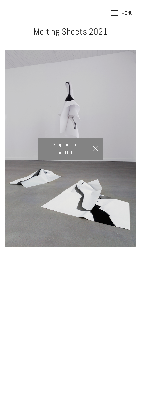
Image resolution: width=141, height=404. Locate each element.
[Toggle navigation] (122, 13)
